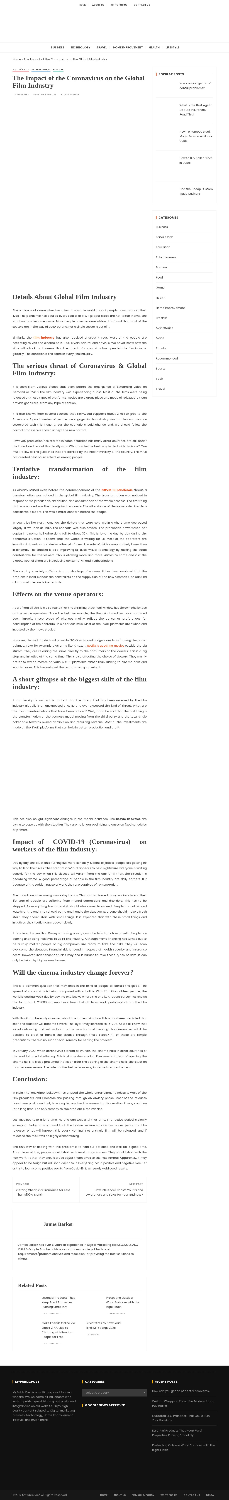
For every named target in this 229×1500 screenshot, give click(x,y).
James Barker (71, 94)
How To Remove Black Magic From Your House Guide (195, 136)
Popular (58, 69)
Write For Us (119, 5)
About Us (98, 5)
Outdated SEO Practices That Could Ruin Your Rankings (181, 1418)
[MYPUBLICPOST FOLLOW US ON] (114, 1417)
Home (82, 5)
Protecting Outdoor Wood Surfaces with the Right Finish (122, 1302)
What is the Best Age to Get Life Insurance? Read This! (195, 109)
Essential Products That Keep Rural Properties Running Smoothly (58, 1302)
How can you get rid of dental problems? (181, 1391)
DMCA (210, 1495)
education (163, 247)
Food (159, 277)
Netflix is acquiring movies (105, 646)
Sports (160, 368)
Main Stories (164, 328)
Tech (159, 379)
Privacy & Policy (143, 1495)
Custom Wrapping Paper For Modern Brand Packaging (183, 1403)
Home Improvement (128, 47)
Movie (160, 338)
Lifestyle (172, 47)
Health (154, 47)
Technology (80, 47)
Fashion (161, 267)
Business (57, 47)
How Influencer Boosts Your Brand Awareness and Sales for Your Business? (114, 1192)
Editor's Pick (21, 69)
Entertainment (40, 69)
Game (160, 287)
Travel (101, 47)
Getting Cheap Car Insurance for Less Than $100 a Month (43, 1192)
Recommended (167, 358)
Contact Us (142, 5)
